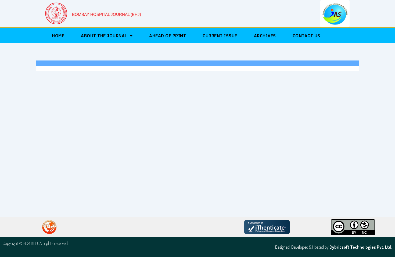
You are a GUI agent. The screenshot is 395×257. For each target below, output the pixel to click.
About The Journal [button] (104, 35)
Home (58, 35)
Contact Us (306, 35)
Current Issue (220, 35)
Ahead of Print (167, 35)
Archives (265, 35)
